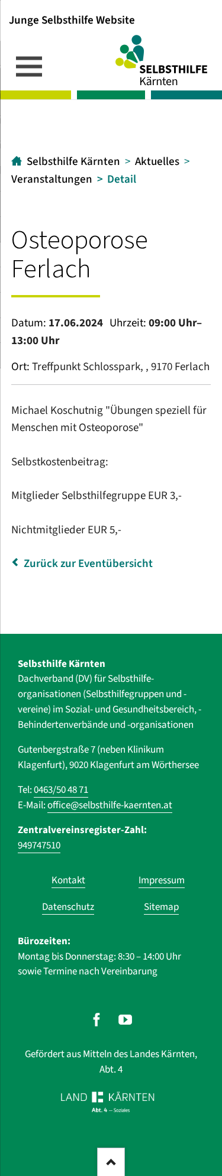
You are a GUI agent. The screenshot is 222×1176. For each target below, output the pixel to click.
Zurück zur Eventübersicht (88, 564)
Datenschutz (68, 907)
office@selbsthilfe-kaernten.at (109, 805)
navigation (29, 66)
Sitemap (161, 907)
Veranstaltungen (51, 179)
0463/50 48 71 (61, 790)
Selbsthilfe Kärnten (73, 162)
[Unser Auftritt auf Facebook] (96, 1019)
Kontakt (68, 880)
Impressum (162, 880)
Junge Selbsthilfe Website (72, 20)
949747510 (39, 845)
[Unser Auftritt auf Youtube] (125, 1019)
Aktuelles (157, 162)
